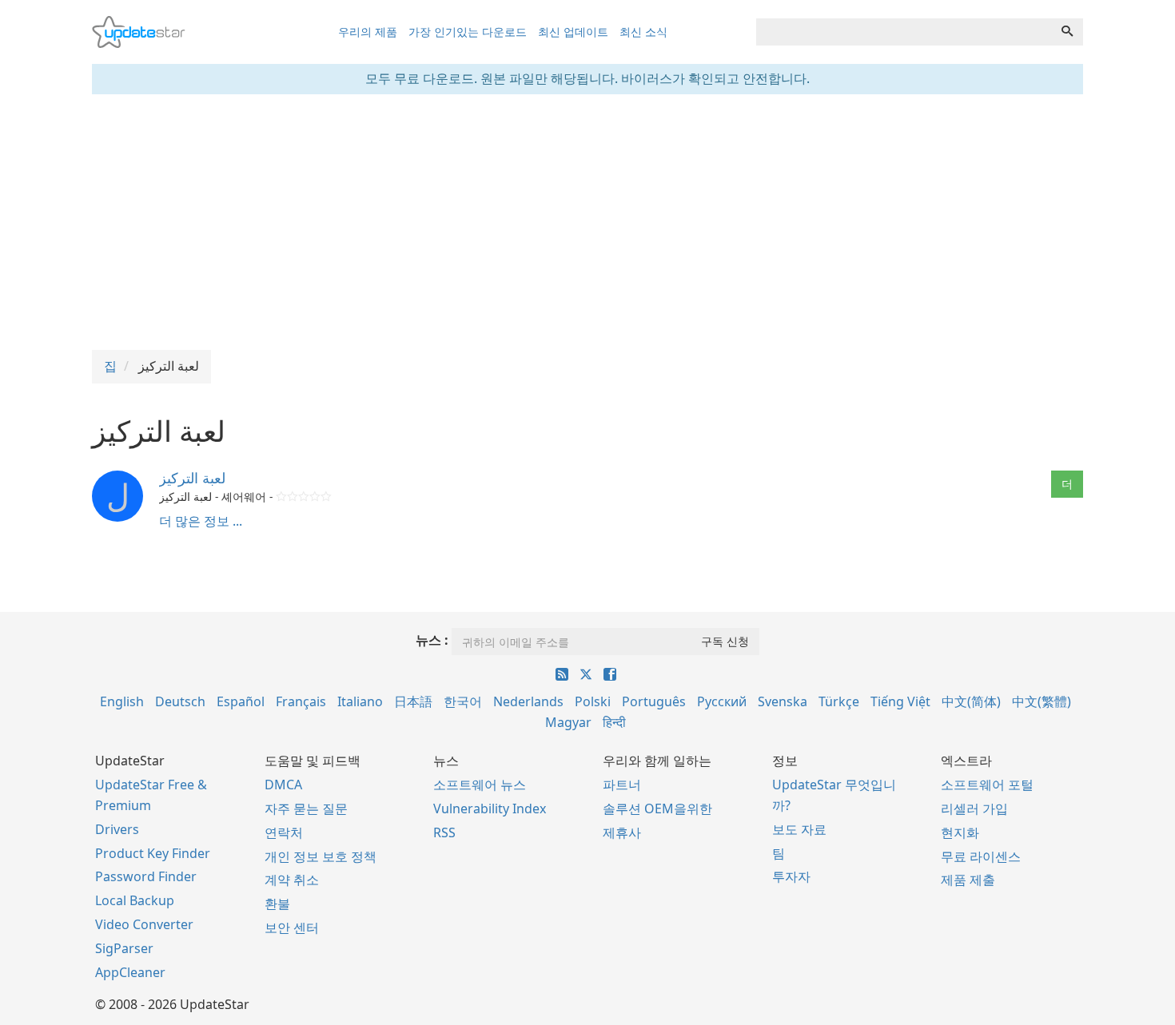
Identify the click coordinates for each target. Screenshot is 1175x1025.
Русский (722, 701)
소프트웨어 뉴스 (479, 784)
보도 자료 (799, 829)
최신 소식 (643, 31)
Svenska (782, 701)
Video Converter (144, 924)
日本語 (413, 701)
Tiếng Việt (900, 701)
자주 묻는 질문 (306, 808)
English (122, 701)
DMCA (283, 784)
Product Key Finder (152, 853)
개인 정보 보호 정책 (320, 856)
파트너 (622, 784)
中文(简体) (971, 701)
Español (241, 701)
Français (301, 701)
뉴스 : (432, 640)
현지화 (960, 832)
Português (654, 701)
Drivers (117, 829)
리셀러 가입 (974, 808)
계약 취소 (292, 879)
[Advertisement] (587, 222)
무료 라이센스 (981, 856)
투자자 (791, 876)
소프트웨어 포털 (987, 784)
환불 (277, 903)
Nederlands (528, 701)
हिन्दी (614, 722)
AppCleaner (130, 972)
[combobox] (904, 32)
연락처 (284, 832)
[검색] (1067, 32)
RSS (444, 832)
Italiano (360, 701)
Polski (593, 701)
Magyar (568, 722)
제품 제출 (968, 879)
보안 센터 (292, 927)
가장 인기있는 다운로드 (467, 31)
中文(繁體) (1041, 701)
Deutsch (180, 701)
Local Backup (134, 900)
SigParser (124, 948)
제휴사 (622, 832)
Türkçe (839, 701)
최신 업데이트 (573, 31)
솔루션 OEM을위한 (657, 808)
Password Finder (146, 876)
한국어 (463, 701)
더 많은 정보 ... (200, 521)
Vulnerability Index (489, 808)
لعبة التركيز (192, 477)
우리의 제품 (367, 31)
